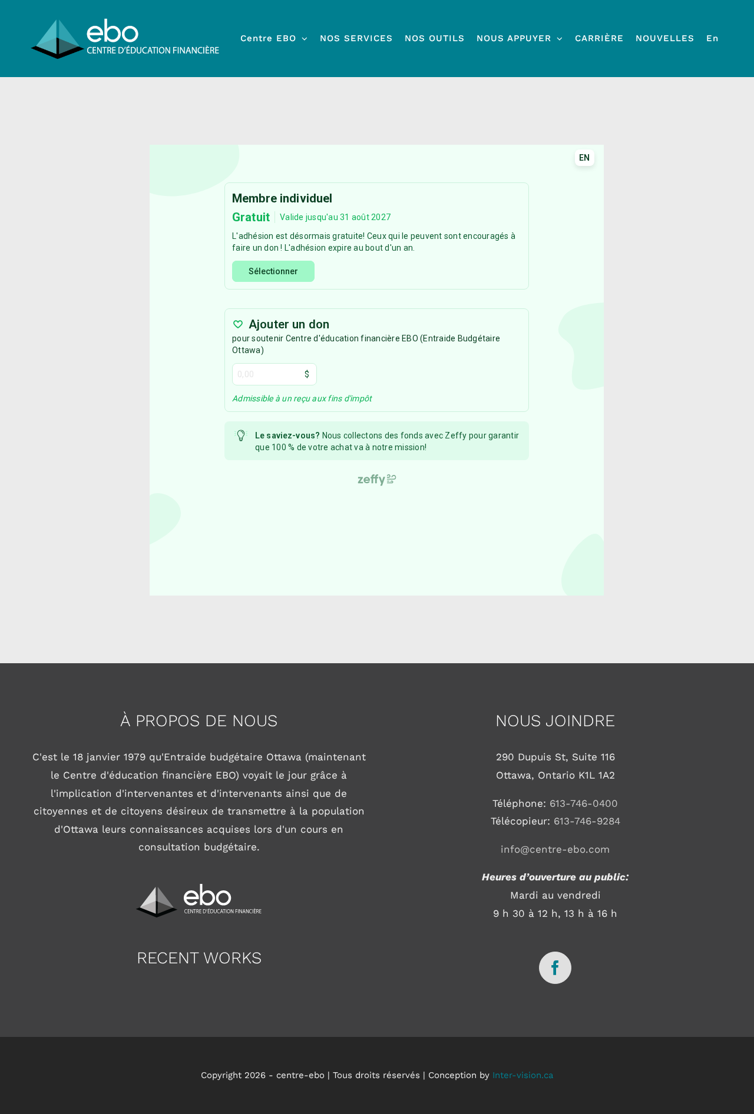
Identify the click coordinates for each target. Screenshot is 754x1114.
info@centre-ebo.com (555, 849)
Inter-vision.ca (522, 1075)
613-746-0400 (584, 803)
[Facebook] (555, 968)
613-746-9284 (587, 821)
